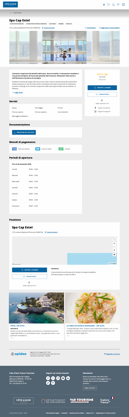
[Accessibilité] (104, 4)
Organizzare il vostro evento (106, 413)
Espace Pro (90, 413)
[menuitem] (10, 4)
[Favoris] (108, 5)
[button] (113, 5)
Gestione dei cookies (77, 413)
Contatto (64, 413)
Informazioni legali (52, 413)
